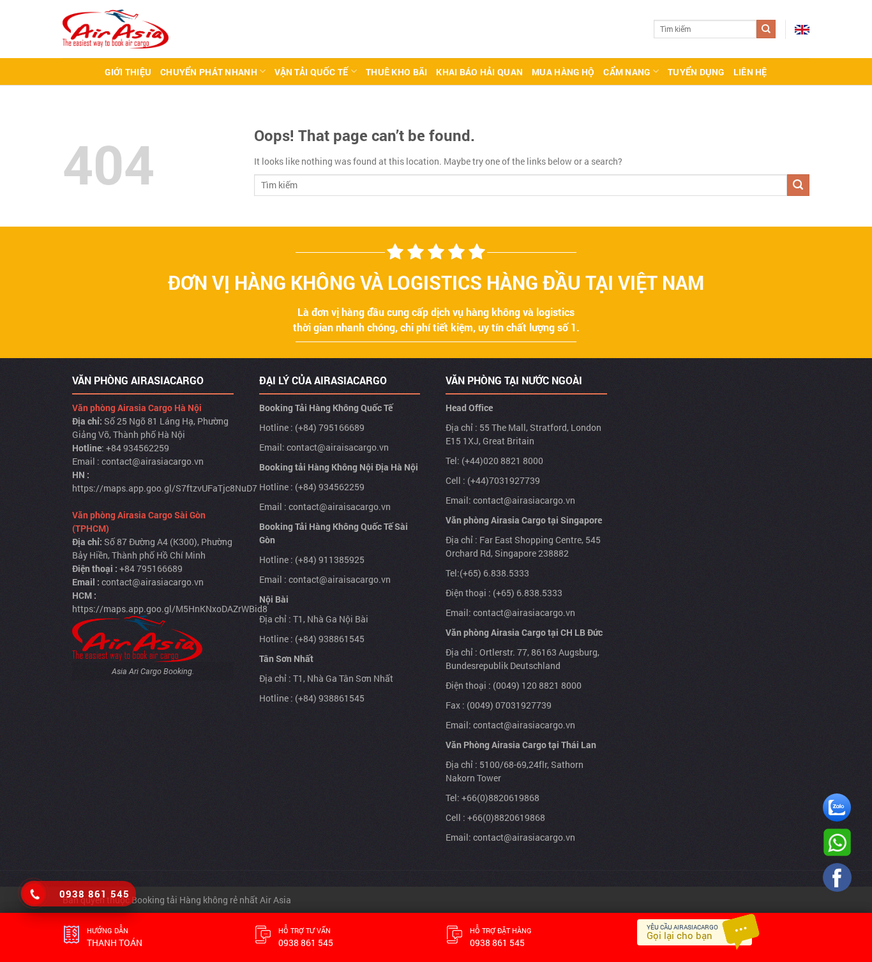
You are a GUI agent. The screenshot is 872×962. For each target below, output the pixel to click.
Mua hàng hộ (563, 72)
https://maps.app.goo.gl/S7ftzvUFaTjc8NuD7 (164, 488)
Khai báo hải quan (479, 72)
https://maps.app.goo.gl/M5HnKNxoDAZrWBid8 (169, 609)
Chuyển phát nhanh (208, 72)
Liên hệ (750, 72)
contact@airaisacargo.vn (338, 447)
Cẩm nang (626, 72)
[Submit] (766, 29)
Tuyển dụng (696, 72)
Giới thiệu (128, 72)
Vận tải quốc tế (311, 72)
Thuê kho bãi (396, 72)
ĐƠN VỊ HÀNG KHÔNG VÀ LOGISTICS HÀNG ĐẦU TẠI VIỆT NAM (436, 282)
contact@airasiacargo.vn (152, 461)
